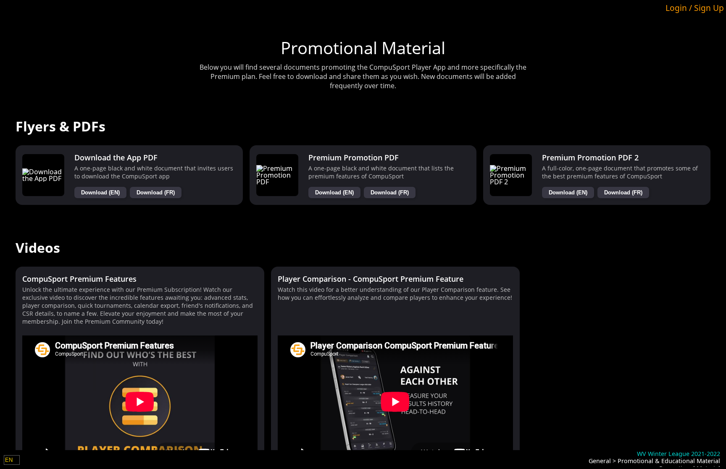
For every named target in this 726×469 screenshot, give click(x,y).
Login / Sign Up (695, 7)
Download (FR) (156, 192)
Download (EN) (100, 192)
